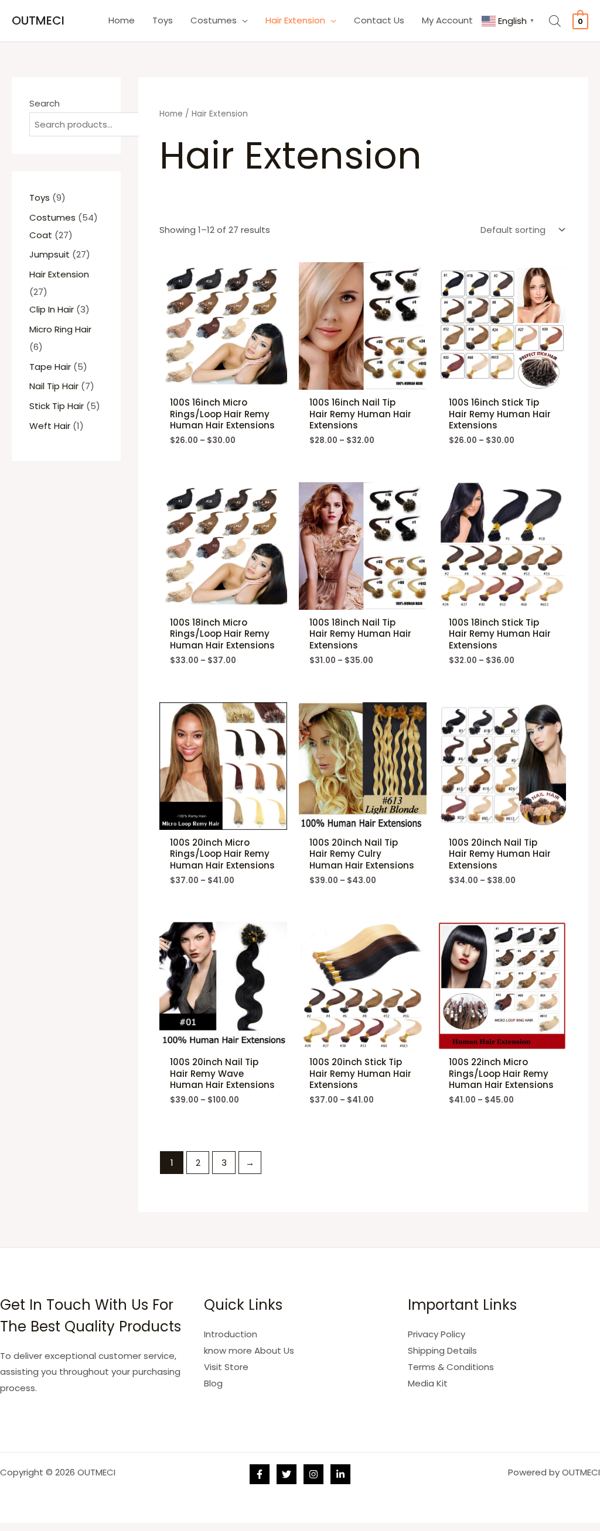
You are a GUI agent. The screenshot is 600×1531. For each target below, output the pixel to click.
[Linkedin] (340, 1474)
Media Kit (428, 1383)
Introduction (230, 1334)
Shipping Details (442, 1350)
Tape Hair (50, 367)
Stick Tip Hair (56, 406)
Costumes (52, 217)
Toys (39, 197)
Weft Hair (49, 426)
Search (44, 103)
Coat (40, 235)
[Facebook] (260, 1474)
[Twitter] (286, 1474)
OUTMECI (38, 20)
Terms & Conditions (451, 1367)
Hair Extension (59, 274)
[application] (242, 20)
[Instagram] (313, 1474)
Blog (213, 1383)
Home (171, 113)
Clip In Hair (51, 309)
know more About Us (249, 1350)
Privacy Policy (436, 1334)
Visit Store (226, 1367)
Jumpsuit (49, 254)
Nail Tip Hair (54, 386)
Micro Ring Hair (60, 329)
